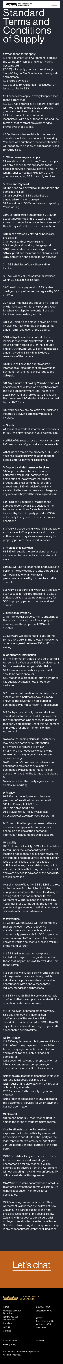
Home (6, 1307)
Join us (6, 1327)
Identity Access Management (10, 1318)
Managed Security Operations (12, 1311)
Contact (7, 1331)
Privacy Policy (10, 1344)
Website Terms (10, 1340)
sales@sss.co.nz (44, 1310)
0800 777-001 (43, 1307)
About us (7, 1323)
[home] (17, 4)
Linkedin (40, 1340)
